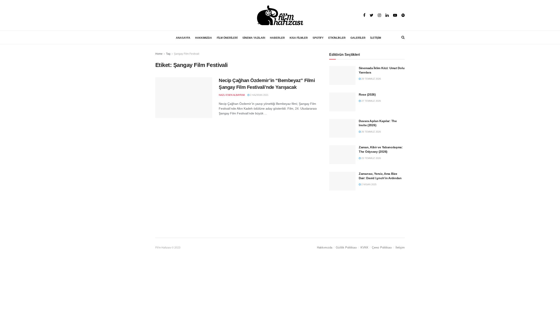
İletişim (400, 247)
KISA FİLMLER (299, 37)
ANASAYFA (183, 37)
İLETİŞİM (375, 37)
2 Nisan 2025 (368, 184)
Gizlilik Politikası (346, 247)
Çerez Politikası (382, 247)
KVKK (364, 247)
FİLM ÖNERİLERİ (227, 37)
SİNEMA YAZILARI (253, 37)
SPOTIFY (318, 37)
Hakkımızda (324, 247)
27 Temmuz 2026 (371, 101)
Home (159, 53)
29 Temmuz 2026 (371, 78)
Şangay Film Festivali (186, 53)
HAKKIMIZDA (203, 37)
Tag (168, 53)
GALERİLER (358, 37)
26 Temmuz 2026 (371, 131)
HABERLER (277, 37)
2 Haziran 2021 (258, 95)
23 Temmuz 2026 (371, 158)
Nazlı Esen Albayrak (232, 95)
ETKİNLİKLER (337, 37)
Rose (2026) (367, 94)
